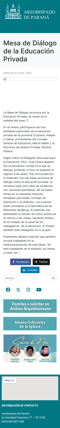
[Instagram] (28, 290)
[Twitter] (18, 290)
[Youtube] (38, 290)
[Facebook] (8, 290)
